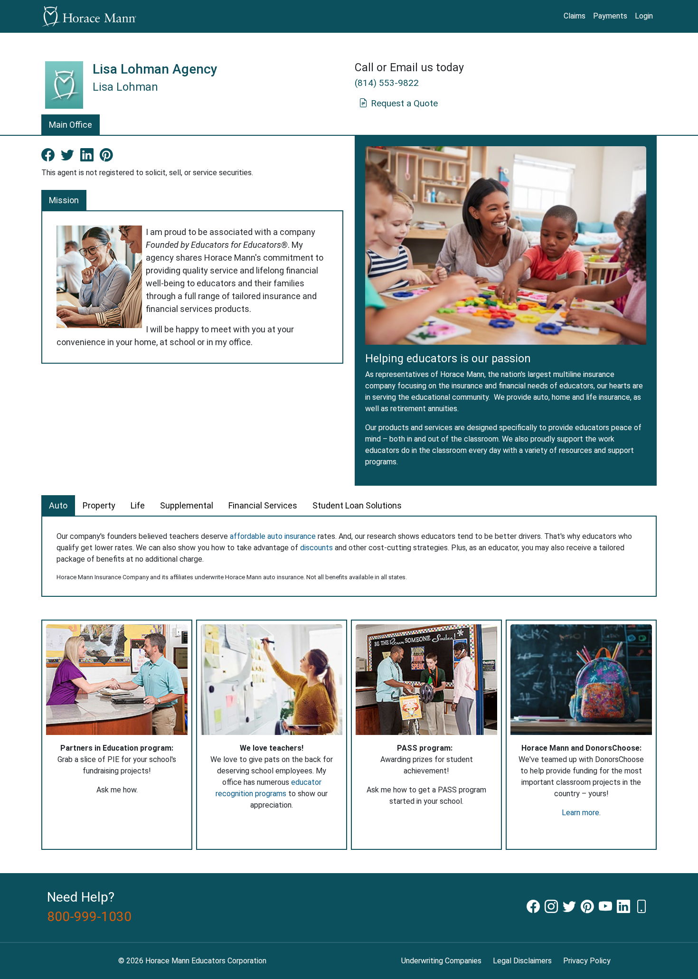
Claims (574, 15)
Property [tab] (99, 505)
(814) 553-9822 (387, 82)
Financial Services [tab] (262, 505)
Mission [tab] (64, 200)
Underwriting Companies (441, 960)
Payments (610, 15)
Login (644, 15)
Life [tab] (138, 505)
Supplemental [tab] (186, 505)
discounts (316, 547)
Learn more (580, 812)
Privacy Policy (587, 960)
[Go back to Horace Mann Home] (88, 16)
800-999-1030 (89, 916)
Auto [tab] (58, 505)
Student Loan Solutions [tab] (357, 505)
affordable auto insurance (273, 536)
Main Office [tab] (70, 125)
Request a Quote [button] (404, 103)
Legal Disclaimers (522, 960)
